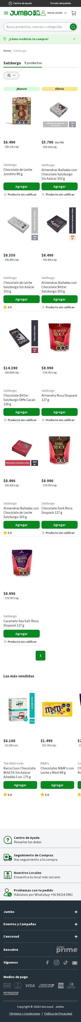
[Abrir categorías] (6, 13)
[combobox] (40, 27)
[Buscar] (73, 26)
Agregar (21, 186)
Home (7, 51)
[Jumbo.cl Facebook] (47, 963)
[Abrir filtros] (11, 75)
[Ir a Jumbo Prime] (67, 949)
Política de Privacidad (58, 1014)
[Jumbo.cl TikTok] (65, 963)
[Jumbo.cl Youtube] (75, 963)
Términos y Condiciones (24, 1014)
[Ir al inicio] (25, 13)
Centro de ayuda (22, 3)
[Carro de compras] (74, 13)
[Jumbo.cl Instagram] (56, 963)
